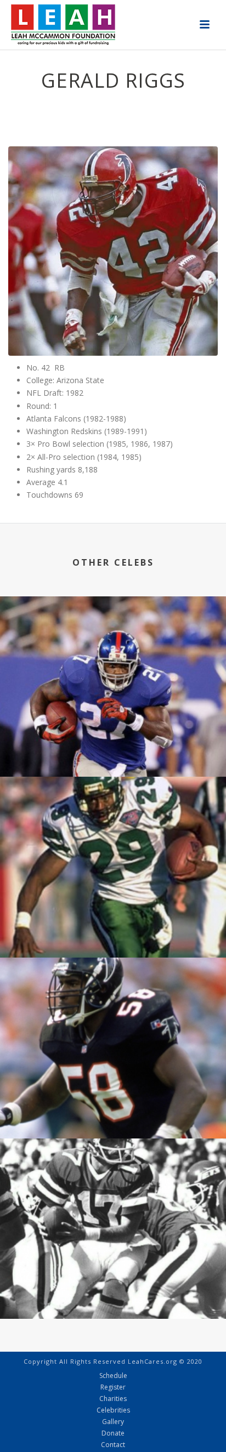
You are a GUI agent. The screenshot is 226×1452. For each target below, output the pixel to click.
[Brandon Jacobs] (113, 641)
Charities (113, 1398)
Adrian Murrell (113, 928)
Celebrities (113, 1410)
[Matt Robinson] (113, 1184)
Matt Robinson (113, 1289)
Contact (113, 1444)
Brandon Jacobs (113, 747)
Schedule (113, 1375)
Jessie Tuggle (113, 1109)
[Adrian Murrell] (113, 822)
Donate (113, 1433)
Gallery (113, 1421)
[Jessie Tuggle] (113, 1003)
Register (113, 1387)
